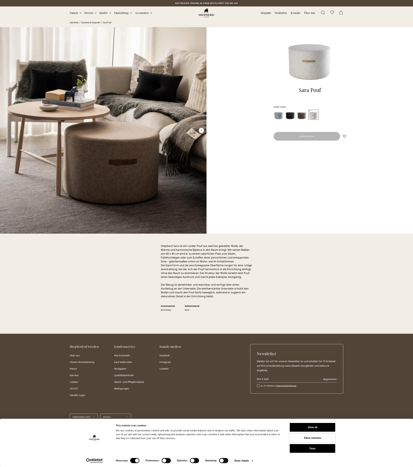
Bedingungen (121, 388)
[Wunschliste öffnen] (332, 13)
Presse (73, 368)
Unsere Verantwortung (82, 362)
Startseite (74, 22)
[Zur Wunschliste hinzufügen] (344, 136)
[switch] (166, 460)
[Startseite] (207, 13)
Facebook (165, 355)
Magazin (266, 13)
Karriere (74, 375)
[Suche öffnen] (323, 13)
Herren (88, 13)
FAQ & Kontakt (122, 355)
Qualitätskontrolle (124, 375)
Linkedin (164, 368)
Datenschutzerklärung (286, 385)
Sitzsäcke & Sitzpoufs (90, 22)
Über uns (309, 13)
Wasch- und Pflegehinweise (129, 381)
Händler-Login (77, 395)
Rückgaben (120, 368)
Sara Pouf (107, 22)
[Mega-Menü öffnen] (80, 13)
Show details (241, 460)
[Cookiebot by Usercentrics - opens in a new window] (94, 460)
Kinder (104, 13)
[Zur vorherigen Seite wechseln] (5, 130)
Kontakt (295, 13)
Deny (312, 448)
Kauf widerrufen (123, 362)
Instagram (165, 362)
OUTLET (74, 388)
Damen (74, 13)
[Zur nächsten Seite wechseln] (201, 130)
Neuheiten (281, 13)
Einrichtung (121, 13)
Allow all (312, 427)
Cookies (74, 381)
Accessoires (142, 13)
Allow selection (312, 438)
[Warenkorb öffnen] (341, 13)
